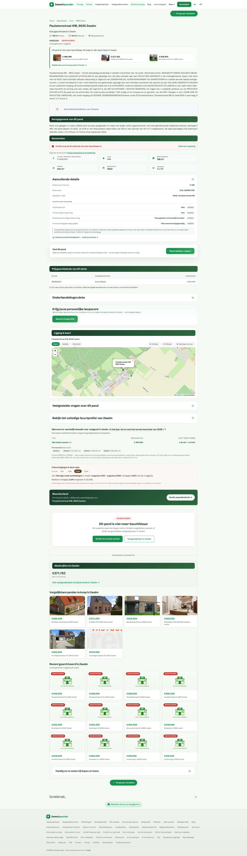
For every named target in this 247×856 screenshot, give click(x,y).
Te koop (80, 4)
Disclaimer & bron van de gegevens (124, 804)
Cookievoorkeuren (123, 842)
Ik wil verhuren (148, 837)
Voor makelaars (87, 837)
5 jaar (78, 471)
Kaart (55, 344)
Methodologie (188, 837)
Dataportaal (145, 822)
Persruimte (50, 842)
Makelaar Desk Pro (149, 827)
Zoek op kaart (169, 822)
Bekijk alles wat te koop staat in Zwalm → (69, 65)
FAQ (70, 842)
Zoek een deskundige (54, 837)
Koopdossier (134, 827)
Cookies (96, 842)
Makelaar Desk (183, 822)
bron (99, 232)
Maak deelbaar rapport (180, 251)
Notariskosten (183, 827)
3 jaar (70, 471)
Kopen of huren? (89, 827)
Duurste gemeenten (130, 822)
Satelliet (65, 344)
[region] (123, 371)
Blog (149, 4)
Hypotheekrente (53, 827)
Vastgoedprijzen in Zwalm (139, 539)
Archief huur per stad (111, 832)
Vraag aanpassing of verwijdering (81, 153)
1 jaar (62, 471)
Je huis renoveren (145, 832)
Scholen (155, 344)
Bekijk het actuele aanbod (108, 539)
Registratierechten (167, 827)
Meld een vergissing (186, 146)
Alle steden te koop (54, 832)
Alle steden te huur (72, 832)
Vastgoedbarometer (120, 4)
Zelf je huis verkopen (163, 832)
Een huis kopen (129, 832)
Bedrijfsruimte (72, 837)
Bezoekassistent (105, 827)
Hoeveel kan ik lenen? (71, 827)
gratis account (97, 287)
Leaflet (178, 395)
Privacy (87, 842)
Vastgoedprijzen (102, 4)
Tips (158, 837)
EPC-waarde (114, 822)
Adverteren (119, 837)
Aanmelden (184, 4)
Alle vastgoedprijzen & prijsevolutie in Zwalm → (76, 582)
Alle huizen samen (60, 442)
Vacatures (62, 842)
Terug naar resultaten (185, 13)
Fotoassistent (120, 827)
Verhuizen (196, 827)
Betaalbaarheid (100, 822)
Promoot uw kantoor (104, 837)
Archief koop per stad (91, 832)
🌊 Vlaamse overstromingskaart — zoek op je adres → (75, 237)
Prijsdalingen (86, 822)
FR (201, 4)
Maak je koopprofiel (65, 319)
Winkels (168, 344)
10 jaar (86, 471)
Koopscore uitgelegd (171, 837)
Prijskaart (157, 822)
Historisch (76, 344)
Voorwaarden (107, 842)
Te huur (89, 4)
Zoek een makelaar (182, 832)
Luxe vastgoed (160, 4)
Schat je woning (137, 4)
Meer (172, 4)
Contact (78, 842)
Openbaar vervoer (186, 344)
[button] (123, 370)
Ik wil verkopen (133, 837)
